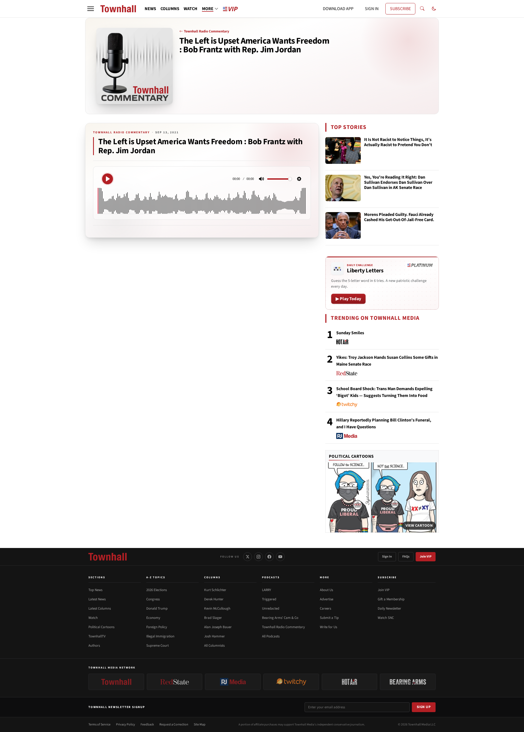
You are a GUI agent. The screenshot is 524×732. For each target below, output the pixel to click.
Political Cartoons (351, 456)
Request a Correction (173, 724)
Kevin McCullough (217, 608)
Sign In (387, 556)
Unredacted (270, 608)
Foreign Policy (156, 627)
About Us (326, 590)
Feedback (147, 724)
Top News (95, 590)
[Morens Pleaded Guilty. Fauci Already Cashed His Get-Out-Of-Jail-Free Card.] (343, 225)
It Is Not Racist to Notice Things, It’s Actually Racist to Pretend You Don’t (398, 142)
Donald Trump (157, 608)
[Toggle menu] (90, 8)
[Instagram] (258, 556)
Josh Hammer (214, 636)
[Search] (422, 8)
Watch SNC (386, 617)
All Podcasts (270, 636)
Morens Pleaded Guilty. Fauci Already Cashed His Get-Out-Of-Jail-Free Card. (399, 217)
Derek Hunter (214, 599)
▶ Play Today (348, 299)
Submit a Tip (329, 617)
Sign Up (424, 706)
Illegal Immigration (160, 636)
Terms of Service (99, 724)
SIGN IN (372, 9)
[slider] (279, 179)
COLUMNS (169, 9)
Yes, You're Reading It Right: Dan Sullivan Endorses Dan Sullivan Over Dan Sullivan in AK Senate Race (398, 183)
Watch (93, 617)
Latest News (97, 599)
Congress (153, 599)
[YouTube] (280, 556)
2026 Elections (156, 590)
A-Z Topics (155, 577)
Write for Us (328, 627)
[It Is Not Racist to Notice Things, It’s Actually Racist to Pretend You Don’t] (343, 150)
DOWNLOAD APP (338, 9)
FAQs (405, 556)
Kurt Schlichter (215, 590)
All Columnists (214, 645)
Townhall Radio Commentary (206, 31)
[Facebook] (269, 556)
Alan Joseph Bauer (218, 627)
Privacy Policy (125, 724)
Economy (153, 617)
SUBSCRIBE (400, 9)
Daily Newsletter (389, 608)
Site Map (200, 724)
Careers (325, 608)
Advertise (326, 599)
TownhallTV (97, 636)
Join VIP (425, 556)
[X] (247, 556)
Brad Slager (213, 617)
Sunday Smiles (350, 333)
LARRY (266, 590)
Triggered (269, 599)
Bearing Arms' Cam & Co (280, 617)
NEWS (150, 9)
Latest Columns (99, 608)
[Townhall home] (107, 557)
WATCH (190, 9)
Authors (94, 645)
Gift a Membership (391, 599)
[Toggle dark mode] (434, 8)
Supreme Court (157, 645)
